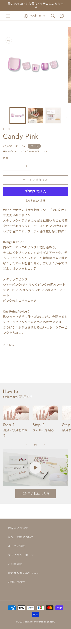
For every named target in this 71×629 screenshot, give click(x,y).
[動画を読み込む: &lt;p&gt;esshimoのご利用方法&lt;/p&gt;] (35, 467)
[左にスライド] (4, 116)
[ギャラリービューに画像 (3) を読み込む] (53, 115)
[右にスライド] (66, 116)
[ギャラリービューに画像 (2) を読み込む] (35, 115)
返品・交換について (21, 537)
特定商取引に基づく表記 (24, 573)
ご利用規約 (15, 564)
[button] (8, 15)
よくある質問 (16, 546)
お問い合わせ (16, 582)
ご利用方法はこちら (35, 494)
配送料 (11, 151)
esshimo (29, 621)
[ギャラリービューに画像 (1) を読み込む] (17, 115)
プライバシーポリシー (22, 555)
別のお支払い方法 (35, 200)
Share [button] (11, 345)
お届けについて (18, 528)
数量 (5, 158)
